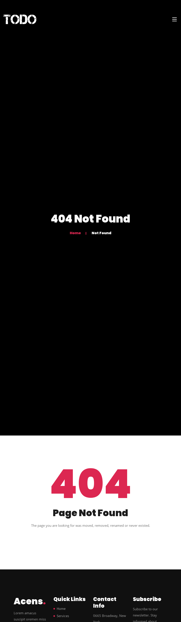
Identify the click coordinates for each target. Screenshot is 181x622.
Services (63, 616)
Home (75, 233)
